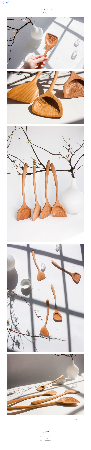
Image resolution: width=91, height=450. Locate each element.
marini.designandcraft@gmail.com (45, 438)
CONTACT (87, 2)
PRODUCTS (79, 2)
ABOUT (73, 2)
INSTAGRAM (61, 2)
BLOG (68, 2)
